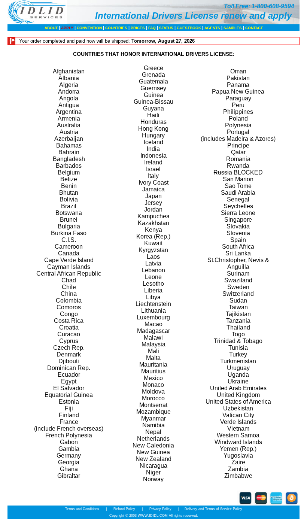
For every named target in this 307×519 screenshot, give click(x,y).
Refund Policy (124, 509)
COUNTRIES (116, 28)
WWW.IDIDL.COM (153, 516)
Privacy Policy (160, 509)
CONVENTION (89, 28)
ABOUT (51, 28)
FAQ (152, 28)
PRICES (138, 28)
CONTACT (254, 28)
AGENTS (212, 28)
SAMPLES (233, 28)
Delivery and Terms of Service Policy (213, 509)
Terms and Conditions (82, 509)
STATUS (166, 28)
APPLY (67, 28)
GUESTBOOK (189, 28)
